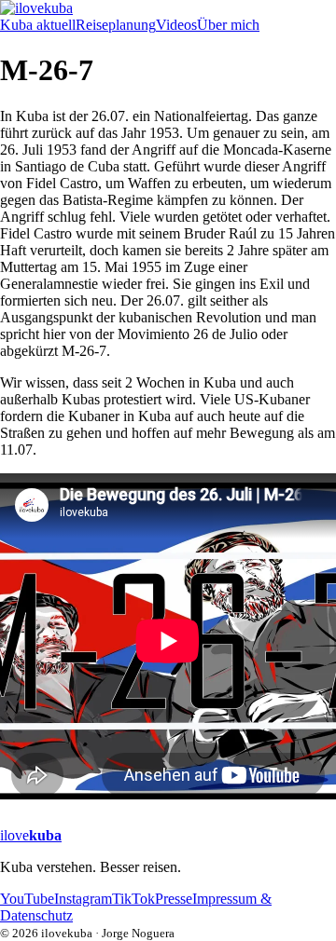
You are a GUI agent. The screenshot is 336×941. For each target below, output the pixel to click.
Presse (173, 899)
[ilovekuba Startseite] (168, 8)
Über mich (228, 25)
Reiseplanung (116, 25)
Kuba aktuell (38, 25)
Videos (176, 25)
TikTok (133, 899)
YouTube (27, 899)
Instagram (83, 899)
